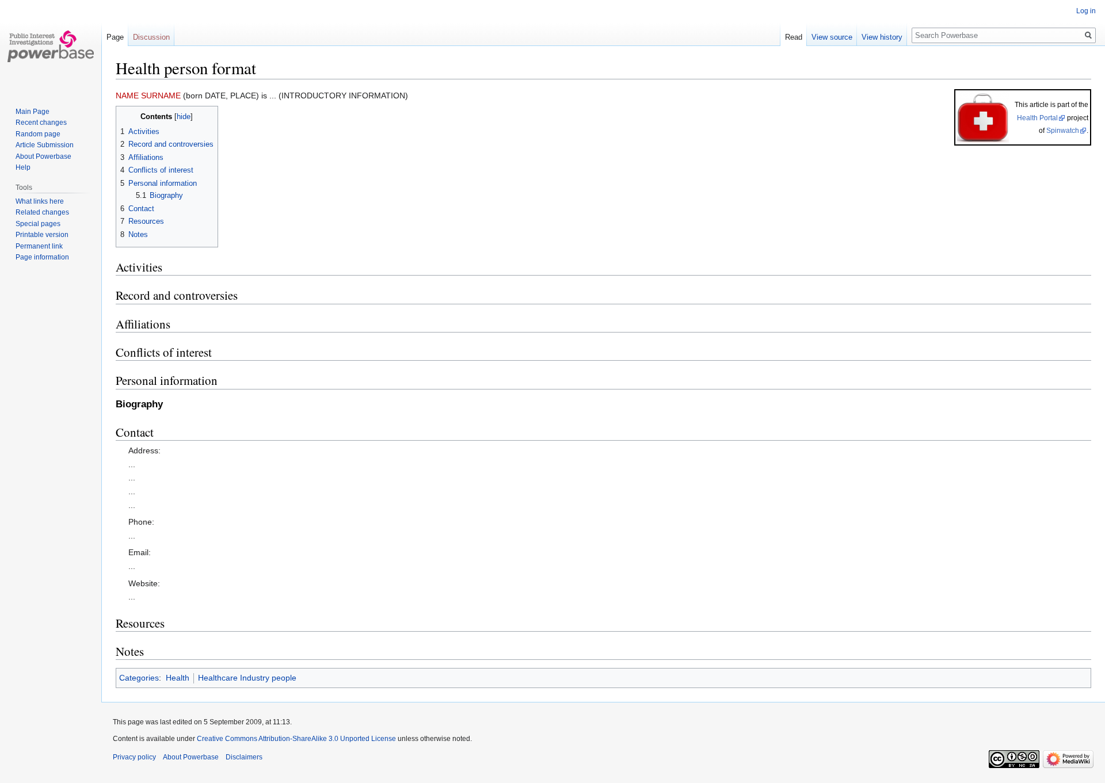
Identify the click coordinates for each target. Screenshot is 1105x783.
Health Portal (1037, 118)
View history (882, 37)
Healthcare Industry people (247, 677)
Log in (1086, 11)
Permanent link (39, 246)
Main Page (32, 112)
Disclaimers (244, 757)
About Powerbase (43, 156)
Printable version (42, 235)
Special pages (38, 224)
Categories (139, 677)
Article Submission (45, 145)
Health (177, 677)
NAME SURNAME (148, 95)
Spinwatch (1062, 131)
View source (831, 37)
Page (115, 37)
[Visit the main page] (51, 46)
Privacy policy (134, 757)
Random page (38, 134)
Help (23, 167)
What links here (40, 201)
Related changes (42, 212)
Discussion (151, 37)
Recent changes (41, 123)
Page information (42, 257)
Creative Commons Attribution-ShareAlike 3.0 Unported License (296, 739)
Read (793, 37)
